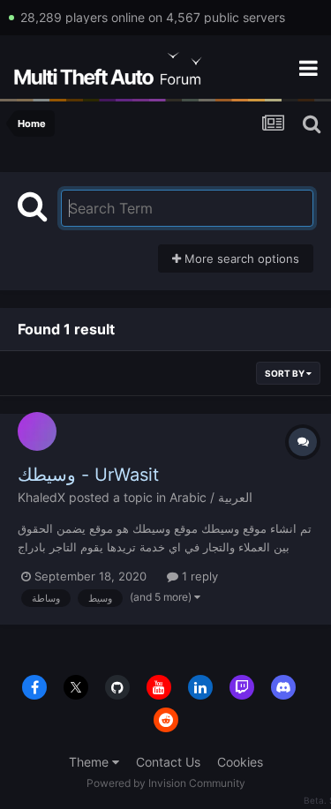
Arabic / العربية (210, 497)
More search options (240, 258)
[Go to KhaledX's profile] (37, 431)
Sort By (285, 373)
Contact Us (168, 761)
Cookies (240, 761)
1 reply (198, 576)
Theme (90, 761)
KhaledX (41, 497)
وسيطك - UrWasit (88, 474)
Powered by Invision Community (166, 783)
